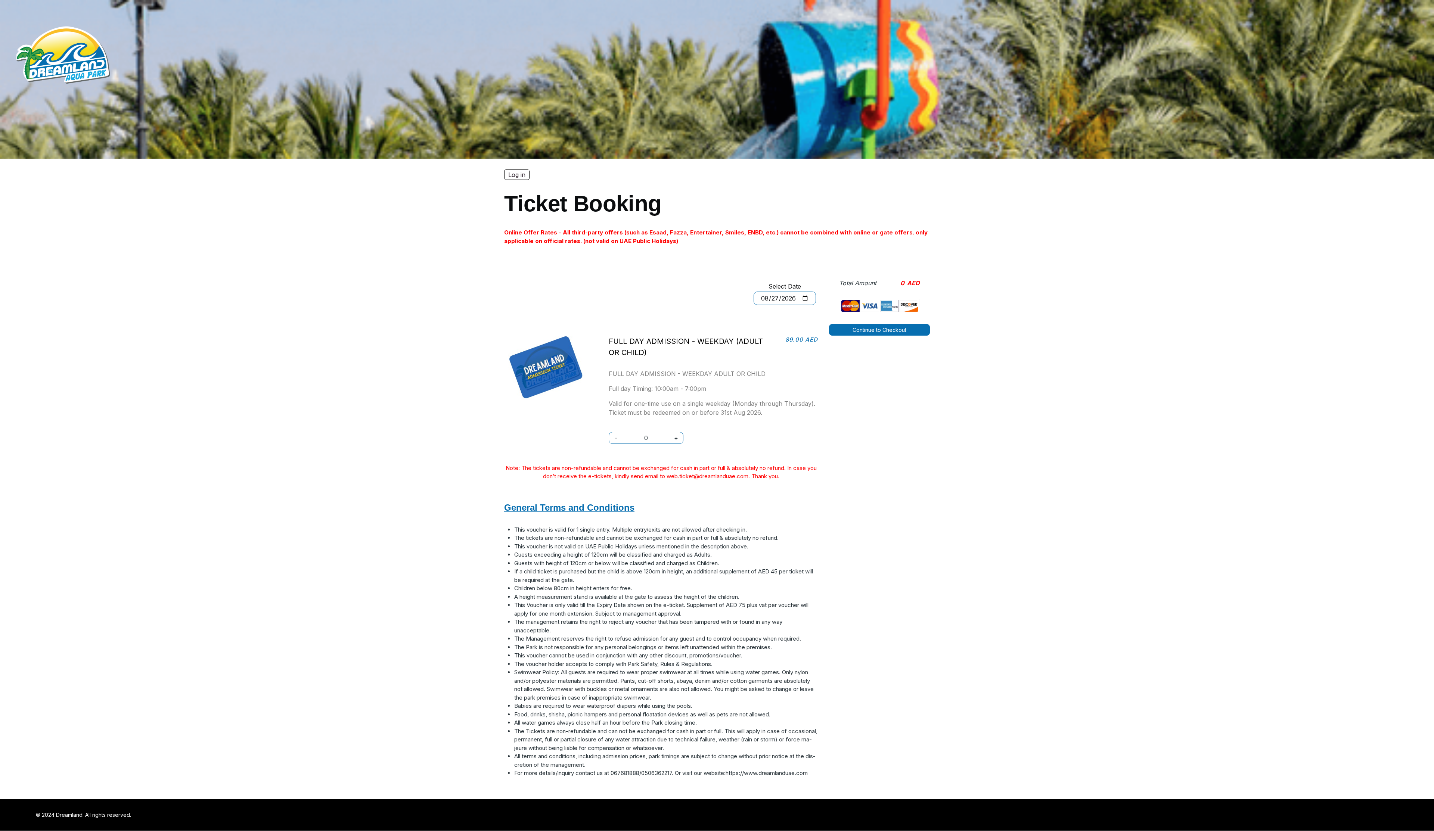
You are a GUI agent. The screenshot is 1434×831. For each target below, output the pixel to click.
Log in (516, 174)
